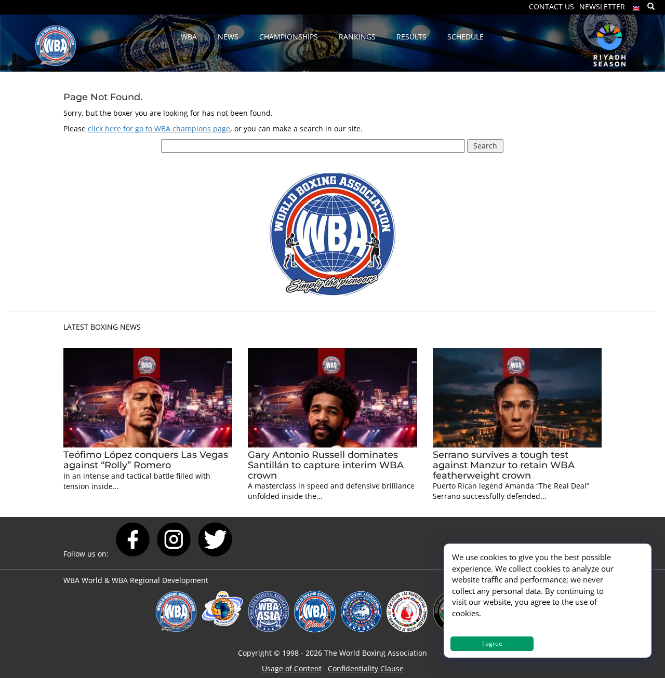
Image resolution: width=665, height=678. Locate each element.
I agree (492, 643)
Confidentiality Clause (366, 668)
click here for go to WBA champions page (159, 128)
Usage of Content (292, 668)
